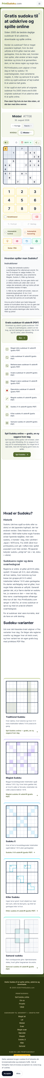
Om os (22, 1000)
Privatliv (22, 1004)
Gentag (33, 224)
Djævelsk (22, 1033)
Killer (22, 1043)
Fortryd (14, 224)
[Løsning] (17, 241)
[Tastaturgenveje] (16, 142)
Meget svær (22, 1030)
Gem (32, 248)
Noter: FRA (12, 248)
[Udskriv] (36, 241)
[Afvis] (39, 14)
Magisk (22, 1036)
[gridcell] (5, 149)
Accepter (7, 1073)
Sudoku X (22, 1039)
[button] (26, 132)
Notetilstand (12, 217)
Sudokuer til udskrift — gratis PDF (22, 1013)
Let (22, 1020)
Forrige (17, 126)
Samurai (22, 1046)
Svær (22, 1026)
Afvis (18, 1073)
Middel (22, 1023)
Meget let (22, 1016)
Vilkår (22, 1007)
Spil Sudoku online (22, 997)
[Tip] (7, 241)
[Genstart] (27, 241)
